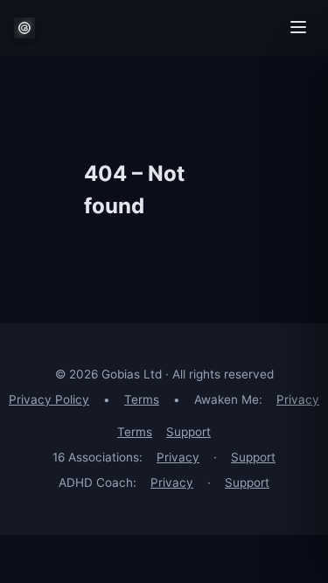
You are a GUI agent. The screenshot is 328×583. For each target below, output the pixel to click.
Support (188, 432)
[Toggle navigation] (298, 28)
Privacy (297, 399)
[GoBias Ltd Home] (24, 28)
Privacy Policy (49, 399)
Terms (141, 399)
